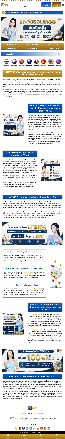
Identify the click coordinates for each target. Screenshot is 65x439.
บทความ (26, 7)
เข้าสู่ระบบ (21, 3)
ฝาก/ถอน (35, 3)
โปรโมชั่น (28, 3)
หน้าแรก (14, 3)
